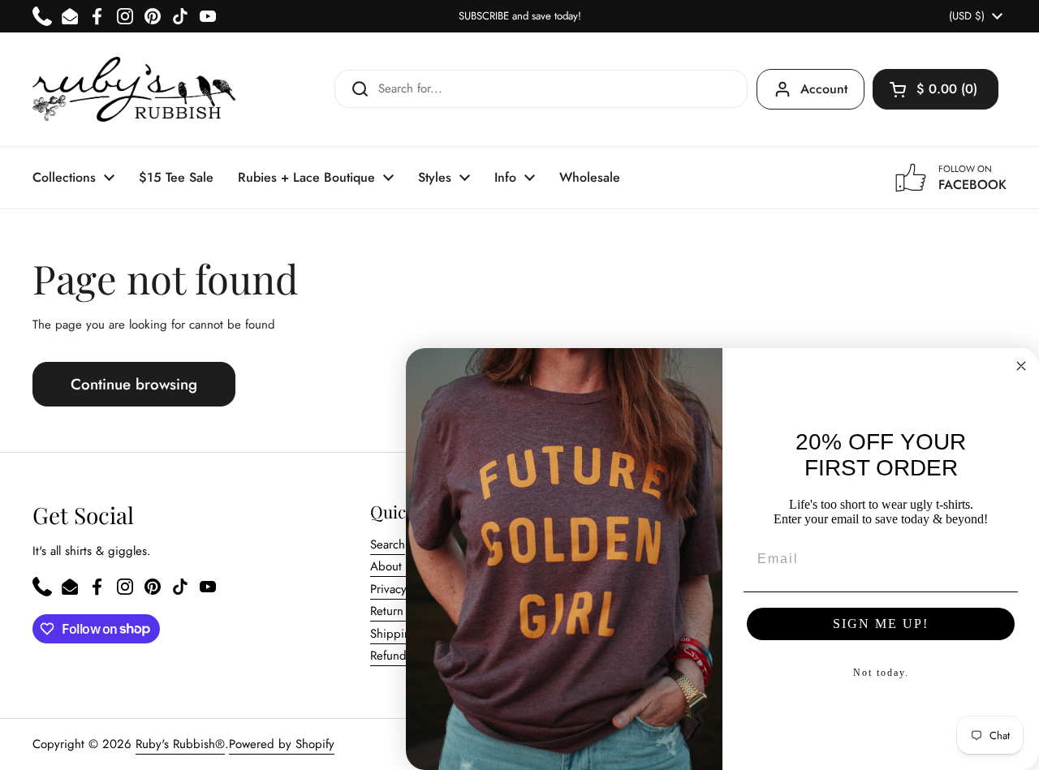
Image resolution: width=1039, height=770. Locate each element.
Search (387, 544)
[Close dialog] (1021, 366)
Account (823, 89)
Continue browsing (134, 384)
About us (393, 566)
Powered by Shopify (281, 744)
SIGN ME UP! (881, 623)
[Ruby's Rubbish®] (134, 89)
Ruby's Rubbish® (180, 744)
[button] (935, 89)
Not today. (881, 672)
